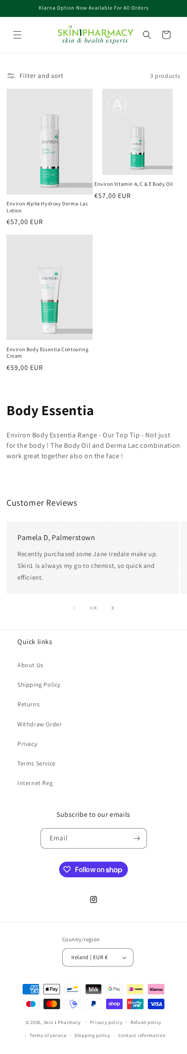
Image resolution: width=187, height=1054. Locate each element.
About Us (30, 665)
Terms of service (48, 1035)
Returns (28, 704)
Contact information (141, 1035)
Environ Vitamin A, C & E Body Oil (133, 184)
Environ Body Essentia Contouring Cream (47, 352)
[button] (17, 34)
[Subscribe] (137, 838)
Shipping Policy (38, 684)
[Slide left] (74, 608)
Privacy (27, 744)
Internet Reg (35, 783)
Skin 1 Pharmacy (62, 1022)
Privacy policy (106, 1022)
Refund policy (145, 1022)
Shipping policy (92, 1035)
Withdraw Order (39, 724)
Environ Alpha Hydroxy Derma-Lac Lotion (47, 207)
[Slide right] (112, 608)
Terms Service (36, 763)
